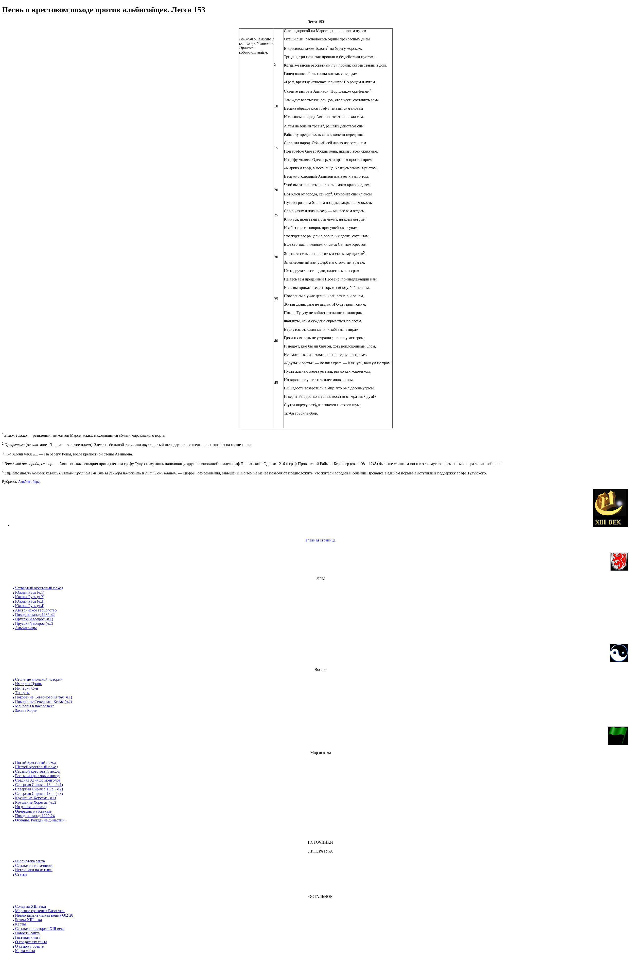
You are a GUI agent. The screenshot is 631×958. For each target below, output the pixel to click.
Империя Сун (26, 688)
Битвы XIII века (28, 920)
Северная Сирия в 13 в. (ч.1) (39, 785)
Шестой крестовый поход (36, 767)
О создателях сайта (31, 942)
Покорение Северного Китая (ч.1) (43, 697)
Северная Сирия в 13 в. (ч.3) (39, 793)
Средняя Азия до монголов (38, 780)
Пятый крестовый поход (35, 762)
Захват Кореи (26, 710)
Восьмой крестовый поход (37, 776)
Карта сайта (25, 951)
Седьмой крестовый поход (37, 771)
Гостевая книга (27, 937)
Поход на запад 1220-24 (35, 816)
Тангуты (22, 693)
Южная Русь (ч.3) (29, 601)
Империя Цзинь (28, 684)
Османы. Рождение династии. (40, 820)
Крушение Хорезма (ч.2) (35, 802)
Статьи (21, 874)
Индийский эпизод (31, 807)
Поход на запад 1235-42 (35, 614)
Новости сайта (27, 933)
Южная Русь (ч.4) (29, 606)
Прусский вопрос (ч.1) (34, 619)
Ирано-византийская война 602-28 (44, 915)
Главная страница (320, 540)
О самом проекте (29, 946)
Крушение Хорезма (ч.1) (35, 798)
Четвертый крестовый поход (39, 588)
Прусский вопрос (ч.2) (34, 623)
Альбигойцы (29, 481)
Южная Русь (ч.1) (29, 592)
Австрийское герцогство (36, 610)
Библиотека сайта (30, 861)
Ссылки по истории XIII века (40, 928)
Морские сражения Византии (40, 911)
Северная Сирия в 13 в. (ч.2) (39, 789)
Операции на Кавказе (33, 811)
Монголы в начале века (34, 706)
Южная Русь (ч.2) (29, 597)
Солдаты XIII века (30, 906)
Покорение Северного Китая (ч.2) (43, 701)
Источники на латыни (34, 870)
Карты (20, 924)
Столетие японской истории (39, 679)
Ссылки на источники (34, 865)
